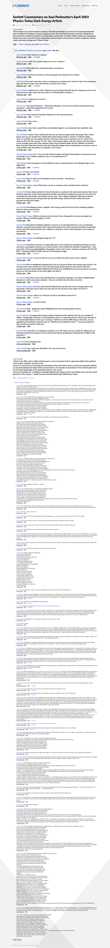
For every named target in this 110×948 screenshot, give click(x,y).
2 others (49, 50)
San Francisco (44, 44)
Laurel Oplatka (22, 61)
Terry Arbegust (22, 135)
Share (21, 44)
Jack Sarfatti (17, 29)
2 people (37, 57)
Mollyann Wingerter (20, 382)
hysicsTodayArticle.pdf (47, 606)
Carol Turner (21, 106)
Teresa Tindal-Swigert (24, 154)
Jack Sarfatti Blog (26, 25)
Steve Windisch (21, 50)
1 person (37, 110)
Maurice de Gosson (34, 50)
